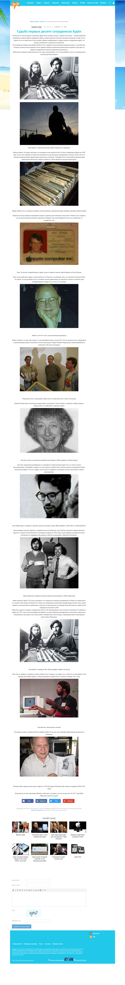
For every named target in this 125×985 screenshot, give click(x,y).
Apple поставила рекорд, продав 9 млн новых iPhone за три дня (20, 859)
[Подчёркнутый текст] (18, 890)
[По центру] (24, 890)
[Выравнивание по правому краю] (27, 890)
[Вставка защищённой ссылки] (34, 890)
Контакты (48, 944)
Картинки (30, 3)
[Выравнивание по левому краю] (22, 890)
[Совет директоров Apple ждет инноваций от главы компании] (58, 827)
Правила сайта (17, 944)
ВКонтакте (96, 933)
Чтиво (39, 27)
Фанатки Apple (20, 835)
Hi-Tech (82, 3)
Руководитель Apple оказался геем (58, 858)
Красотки (55, 3)
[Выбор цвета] (36, 890)
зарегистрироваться (37, 810)
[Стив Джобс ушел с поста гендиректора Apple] (39, 827)
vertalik (57, 27)
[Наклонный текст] (15, 890)
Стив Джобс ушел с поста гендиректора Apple (39, 836)
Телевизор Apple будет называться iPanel (78, 836)
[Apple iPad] (77, 849)
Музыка (46, 3)
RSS (94, 937)
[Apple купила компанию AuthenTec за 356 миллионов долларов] (39, 849)
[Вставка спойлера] (45, 890)
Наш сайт (14, 949)
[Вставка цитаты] (40, 890)
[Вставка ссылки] (31, 890)
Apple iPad (77, 857)
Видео (39, 3)
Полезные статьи (58, 944)
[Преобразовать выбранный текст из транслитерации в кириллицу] (43, 890)
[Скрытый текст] (38, 890)
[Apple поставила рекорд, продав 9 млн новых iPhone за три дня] (20, 849)
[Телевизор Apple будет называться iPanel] (77, 827)
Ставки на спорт (92, 3)
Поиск (41, 944)
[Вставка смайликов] (29, 890)
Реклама (103, 3)
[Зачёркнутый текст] (20, 890)
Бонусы (74, 3)
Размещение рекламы (30, 944)
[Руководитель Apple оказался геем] (58, 849)
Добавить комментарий (22, 927)
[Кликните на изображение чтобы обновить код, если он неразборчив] (33, 917)
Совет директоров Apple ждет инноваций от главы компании (59, 837)
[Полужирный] (13, 890)
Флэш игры (65, 3)
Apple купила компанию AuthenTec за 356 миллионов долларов (39, 859)
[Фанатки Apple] (20, 827)
